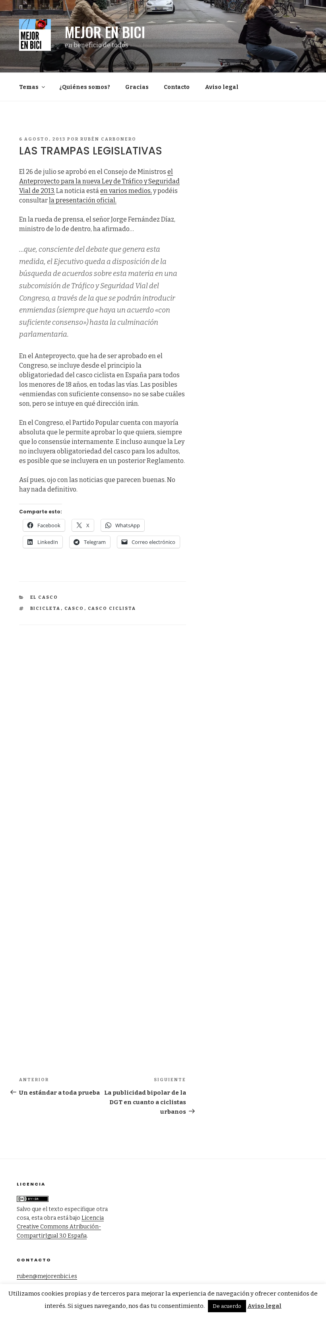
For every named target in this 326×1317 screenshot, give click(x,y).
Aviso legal (222, 87)
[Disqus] (102, 724)
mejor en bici (105, 31)
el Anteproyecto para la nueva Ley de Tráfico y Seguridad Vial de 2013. (99, 181)
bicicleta (45, 608)
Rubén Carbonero (108, 139)
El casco (44, 597)
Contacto (177, 87)
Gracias (137, 87)
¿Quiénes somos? (84, 87)
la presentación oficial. (82, 200)
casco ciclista (112, 608)
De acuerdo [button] (227, 1306)
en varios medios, (126, 191)
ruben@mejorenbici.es (47, 1276)
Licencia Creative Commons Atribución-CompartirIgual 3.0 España (60, 1227)
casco (74, 608)
